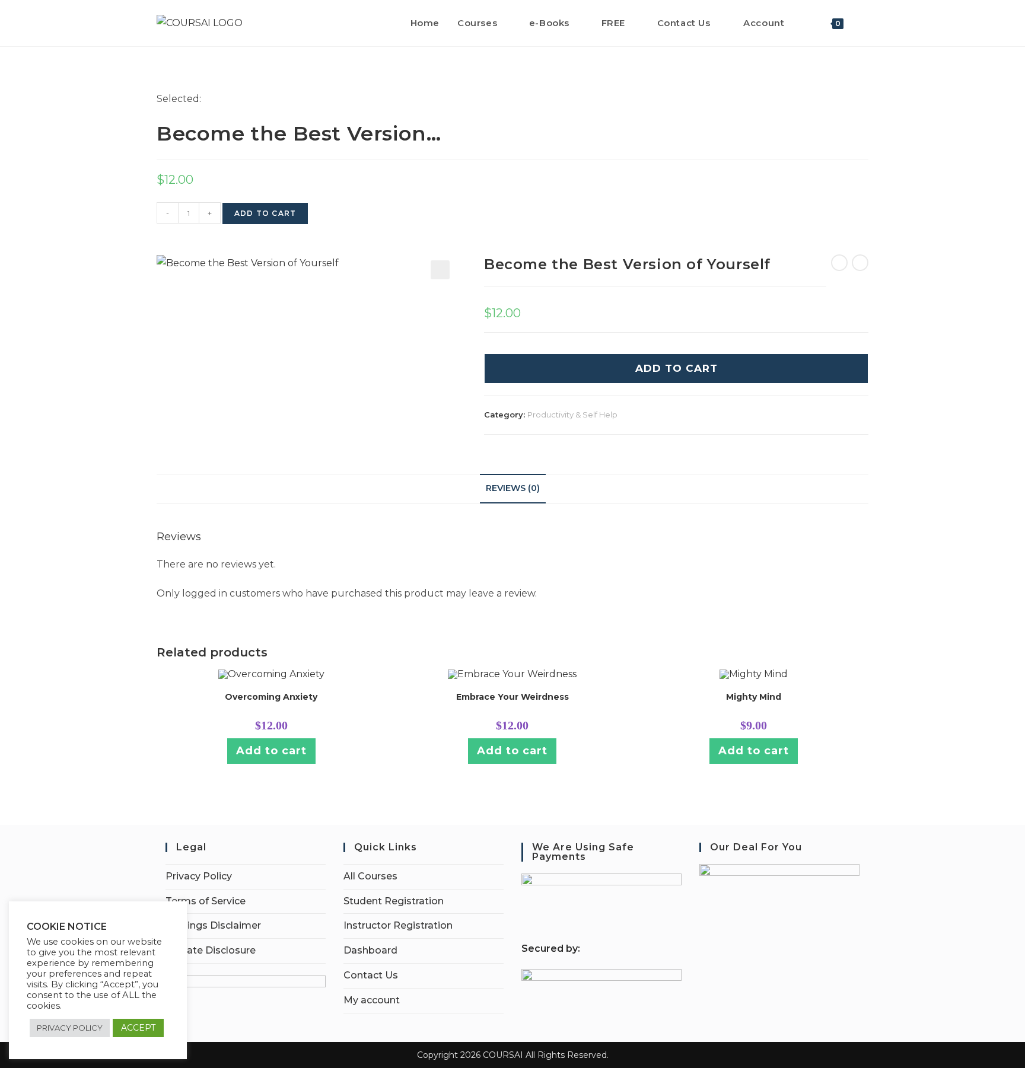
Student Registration (393, 901)
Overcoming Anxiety (271, 696)
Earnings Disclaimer (213, 925)
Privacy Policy (198, 876)
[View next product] (860, 262)
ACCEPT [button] (138, 1027)
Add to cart (265, 213)
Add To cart (676, 368)
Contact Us (370, 975)
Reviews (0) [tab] (513, 488)
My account (371, 1000)
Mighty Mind (753, 696)
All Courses (370, 876)
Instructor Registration (398, 925)
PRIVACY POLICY (70, 1027)
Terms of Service (205, 901)
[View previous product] (839, 262)
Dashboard (370, 950)
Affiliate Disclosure (210, 950)
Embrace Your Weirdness (512, 696)
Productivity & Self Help (572, 414)
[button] (440, 269)
